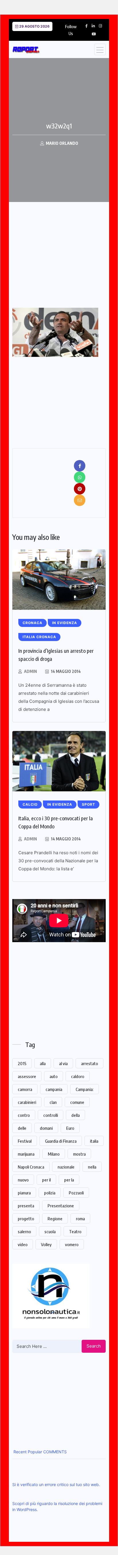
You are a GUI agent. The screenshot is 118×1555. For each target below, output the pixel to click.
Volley (46, 1244)
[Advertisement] (60, 265)
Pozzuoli (76, 1192)
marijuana (26, 1153)
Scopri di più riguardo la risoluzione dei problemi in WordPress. (57, 1506)
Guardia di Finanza (60, 1141)
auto (54, 1076)
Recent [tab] (19, 1451)
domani (46, 1128)
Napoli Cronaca (31, 1166)
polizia (49, 1192)
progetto (26, 1218)
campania (54, 1089)
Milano (54, 1153)
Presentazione (61, 1205)
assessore (27, 1076)
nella (92, 1166)
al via (63, 1063)
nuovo (23, 1179)
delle (22, 1128)
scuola (50, 1231)
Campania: (84, 1089)
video (22, 1244)
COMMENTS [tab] (54, 1451)
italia (94, 1141)
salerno (24, 1231)
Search (93, 1346)
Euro (70, 1128)
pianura (24, 1192)
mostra (79, 1153)
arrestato (89, 1063)
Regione (55, 1218)
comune (77, 1102)
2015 (22, 1063)
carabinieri (27, 1102)
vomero (71, 1244)
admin (30, 671)
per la (69, 1179)
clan (53, 1102)
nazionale (66, 1166)
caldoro (77, 1076)
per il (46, 1179)
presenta (26, 1205)
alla (43, 1063)
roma (80, 1218)
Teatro (75, 1231)
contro (24, 1115)
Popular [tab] (34, 1451)
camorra (25, 1089)
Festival (25, 1141)
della (75, 1115)
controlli (50, 1115)
